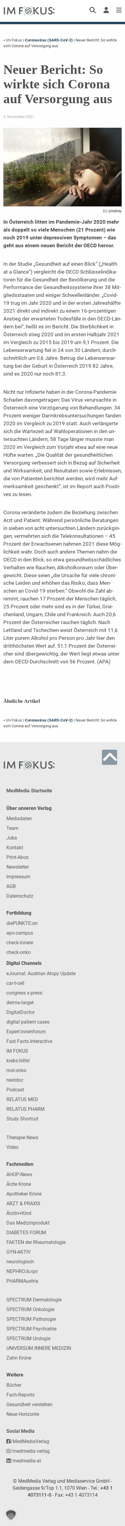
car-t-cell (15, 983)
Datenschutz (19, 896)
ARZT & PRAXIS (23, 1203)
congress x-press (24, 993)
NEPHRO (21, 1271)
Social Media (20, 1431)
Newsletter (17, 867)
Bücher (13, 1385)
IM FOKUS (17, 1051)
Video (12, 1147)
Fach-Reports (20, 1395)
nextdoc (14, 1080)
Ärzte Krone (18, 1184)
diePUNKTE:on (22, 923)
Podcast (15, 1090)
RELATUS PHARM (25, 1109)
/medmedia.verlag (30, 1451)
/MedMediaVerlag (30, 1441)
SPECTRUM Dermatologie (34, 1300)
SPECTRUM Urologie (28, 1338)
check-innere (19, 943)
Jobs (11, 838)
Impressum (18, 877)
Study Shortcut (22, 1119)
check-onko (18, 952)
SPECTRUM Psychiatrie (31, 1329)
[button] (11, 1515)
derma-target (20, 1002)
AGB (11, 886)
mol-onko (16, 1070)
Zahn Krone (18, 1358)
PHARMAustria (22, 1281)
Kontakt (14, 847)
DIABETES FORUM (26, 1232)
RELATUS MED (22, 1099)
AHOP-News (19, 1174)
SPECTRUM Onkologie (30, 1309)
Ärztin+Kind (18, 1213)
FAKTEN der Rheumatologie (36, 1242)
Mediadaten (19, 818)
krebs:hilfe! (18, 1061)
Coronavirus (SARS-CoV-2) (49, 40)
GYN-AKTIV (18, 1252)
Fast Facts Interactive (29, 1041)
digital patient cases (27, 1022)
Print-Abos (17, 857)
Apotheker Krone (24, 1194)
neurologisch (20, 1262)
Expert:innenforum (26, 1031)
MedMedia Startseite (29, 791)
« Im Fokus (13, 40)
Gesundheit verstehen (29, 1404)
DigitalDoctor (20, 1012)
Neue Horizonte (22, 1414)
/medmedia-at (26, 1461)
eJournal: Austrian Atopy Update (41, 973)
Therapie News (22, 1137)
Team (12, 828)
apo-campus (19, 933)
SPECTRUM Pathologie (31, 1319)
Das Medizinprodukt (27, 1223)
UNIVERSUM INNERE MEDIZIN (38, 1348)
